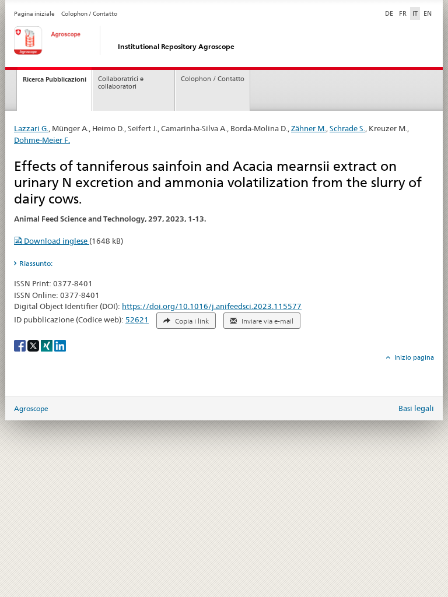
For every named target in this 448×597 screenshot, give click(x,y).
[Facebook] (20, 344)
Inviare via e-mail (266, 321)
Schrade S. (347, 128)
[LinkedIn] (60, 344)
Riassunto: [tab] (35, 263)
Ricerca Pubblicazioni (54, 79)
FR (403, 13)
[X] (34, 344)
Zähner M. (308, 128)
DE (390, 13)
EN (428, 13)
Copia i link (191, 321)
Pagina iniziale (34, 13)
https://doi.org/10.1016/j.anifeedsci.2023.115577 (212, 306)
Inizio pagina (413, 357)
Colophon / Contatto (89, 13)
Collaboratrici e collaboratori (121, 82)
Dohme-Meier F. (42, 140)
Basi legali (416, 408)
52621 (137, 320)
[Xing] (47, 344)
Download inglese (55, 240)
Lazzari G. (31, 128)
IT (415, 13)
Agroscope (31, 408)
